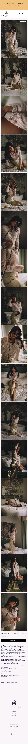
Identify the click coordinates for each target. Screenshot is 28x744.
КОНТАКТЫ (14, 713)
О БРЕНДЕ (14, 711)
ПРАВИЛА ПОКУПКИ (14, 722)
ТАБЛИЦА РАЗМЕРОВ (14, 724)
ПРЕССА (14, 715)
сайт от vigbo (14, 740)
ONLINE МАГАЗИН (14, 726)
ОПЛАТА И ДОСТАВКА (14, 719)
